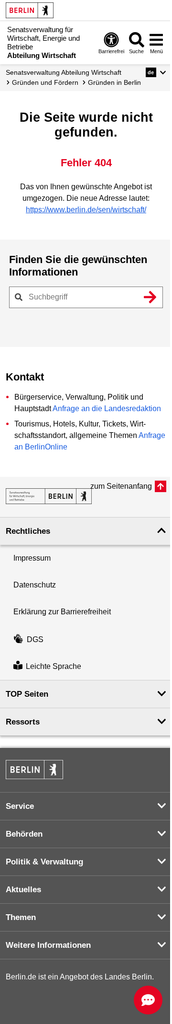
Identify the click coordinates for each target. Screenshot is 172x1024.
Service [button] (20, 806)
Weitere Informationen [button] (48, 945)
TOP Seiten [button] (27, 694)
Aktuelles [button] (23, 889)
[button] (156, 72)
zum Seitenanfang (121, 486)
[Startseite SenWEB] (49, 496)
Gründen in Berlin (114, 82)
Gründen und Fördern (45, 82)
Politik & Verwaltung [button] (44, 861)
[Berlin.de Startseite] (30, 10)
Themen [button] (21, 917)
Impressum (32, 558)
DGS (35, 639)
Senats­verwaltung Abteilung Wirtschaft (63, 72)
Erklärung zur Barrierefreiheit (62, 612)
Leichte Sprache (53, 666)
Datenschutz (34, 585)
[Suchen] (150, 297)
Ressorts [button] (23, 721)
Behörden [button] (24, 834)
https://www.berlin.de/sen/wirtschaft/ (86, 210)
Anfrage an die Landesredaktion (107, 408)
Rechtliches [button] (28, 531)
